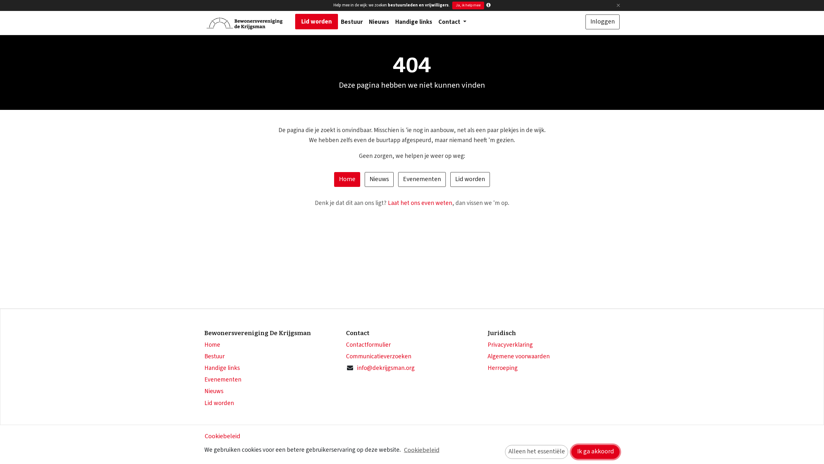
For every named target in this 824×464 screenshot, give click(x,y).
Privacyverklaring (510, 345)
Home (347, 179)
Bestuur (214, 356)
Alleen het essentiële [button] (537, 451)
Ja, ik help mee (468, 5)
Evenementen (422, 179)
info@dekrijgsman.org (386, 368)
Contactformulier (368, 345)
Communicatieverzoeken (378, 356)
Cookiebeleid (222, 436)
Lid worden (470, 179)
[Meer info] (488, 5)
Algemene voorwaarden (519, 356)
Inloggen (602, 21)
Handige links (222, 368)
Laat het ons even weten (420, 203)
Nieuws (379, 179)
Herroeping (503, 368)
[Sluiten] (618, 5)
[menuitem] (316, 21)
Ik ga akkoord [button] (595, 451)
